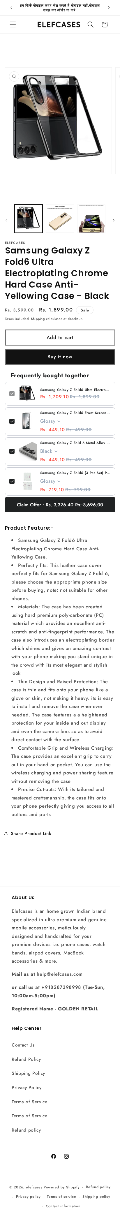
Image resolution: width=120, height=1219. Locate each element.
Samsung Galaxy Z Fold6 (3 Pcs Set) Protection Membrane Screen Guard (75, 472)
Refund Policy (26, 1059)
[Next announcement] (109, 7)
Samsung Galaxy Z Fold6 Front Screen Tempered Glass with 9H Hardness (75, 412)
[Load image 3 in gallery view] (91, 219)
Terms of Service (29, 1102)
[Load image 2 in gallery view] (60, 219)
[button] (13, 24)
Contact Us (23, 1045)
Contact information (63, 1206)
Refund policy (26, 1130)
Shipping (38, 318)
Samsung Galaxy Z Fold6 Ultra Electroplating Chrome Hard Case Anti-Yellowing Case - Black (75, 389)
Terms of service (61, 1196)
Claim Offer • (60, 504)
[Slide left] (6, 220)
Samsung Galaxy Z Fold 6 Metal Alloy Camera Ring (75, 442)
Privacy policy (28, 1196)
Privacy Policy (26, 1087)
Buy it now (60, 356)
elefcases (34, 1187)
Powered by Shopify (62, 1187)
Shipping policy (96, 1196)
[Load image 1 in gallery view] (29, 219)
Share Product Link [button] (31, 833)
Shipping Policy (28, 1073)
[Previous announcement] (11, 7)
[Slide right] (113, 220)
